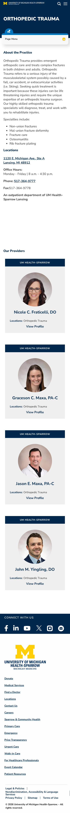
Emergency (11, 733)
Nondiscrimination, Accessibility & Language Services (31, 793)
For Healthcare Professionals (21, 760)
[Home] (23, 4)
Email (61, 628)
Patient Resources (15, 774)
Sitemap (32, 798)
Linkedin (16, 628)
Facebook (6, 628)
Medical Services (14, 685)
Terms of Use (50, 798)
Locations (10, 699)
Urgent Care (11, 746)
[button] (59, 4)
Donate (8, 678)
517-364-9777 (25, 181)
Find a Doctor (12, 692)
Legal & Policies (14, 788)
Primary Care (12, 726)
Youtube (27, 628)
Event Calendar (13, 767)
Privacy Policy (13, 798)
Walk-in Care (12, 753)
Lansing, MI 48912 (16, 163)
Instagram (50, 628)
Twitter (39, 628)
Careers (8, 712)
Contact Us (10, 705)
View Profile (35, 326)
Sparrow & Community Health (22, 719)
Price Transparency (15, 740)
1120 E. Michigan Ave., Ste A (24, 158)
